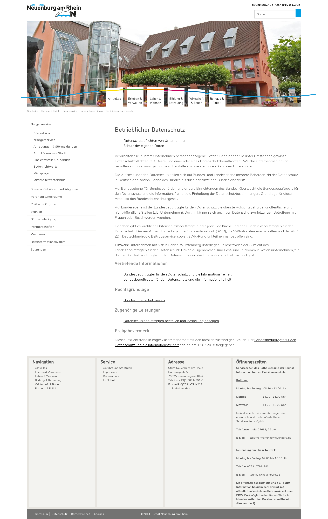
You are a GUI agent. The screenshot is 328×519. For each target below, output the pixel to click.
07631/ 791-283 (258, 466)
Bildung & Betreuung (176, 100)
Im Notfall (109, 380)
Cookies (99, 514)
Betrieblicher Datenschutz (119, 110)
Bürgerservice (70, 110)
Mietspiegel (41, 173)
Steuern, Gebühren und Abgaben (54, 189)
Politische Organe (43, 204)
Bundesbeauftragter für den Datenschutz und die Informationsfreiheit (178, 274)
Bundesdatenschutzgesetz (144, 300)
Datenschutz (111, 376)
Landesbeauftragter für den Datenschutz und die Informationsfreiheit (177, 279)
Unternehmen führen (91, 110)
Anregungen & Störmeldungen (55, 146)
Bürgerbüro (41, 133)
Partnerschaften (42, 227)
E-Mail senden (181, 388)
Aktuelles (114, 98)
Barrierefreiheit (80, 514)
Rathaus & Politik (217, 100)
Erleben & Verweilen (135, 100)
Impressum (110, 372)
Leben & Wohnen (155, 100)
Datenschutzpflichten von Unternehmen (155, 140)
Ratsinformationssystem (48, 242)
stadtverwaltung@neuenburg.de (270, 437)
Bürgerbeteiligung (43, 219)
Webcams (38, 234)
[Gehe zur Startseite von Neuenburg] (54, 10)
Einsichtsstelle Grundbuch (51, 160)
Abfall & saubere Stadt (49, 153)
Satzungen (38, 249)
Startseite (32, 110)
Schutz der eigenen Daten (144, 145)
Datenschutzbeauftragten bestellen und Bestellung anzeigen (171, 321)
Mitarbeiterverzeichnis (49, 180)
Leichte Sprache (262, 5)
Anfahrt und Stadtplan (117, 368)
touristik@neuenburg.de (265, 474)
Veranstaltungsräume (46, 197)
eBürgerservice (44, 140)
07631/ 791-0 (267, 429)
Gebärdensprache (287, 5)
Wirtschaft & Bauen (196, 100)
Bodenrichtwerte (45, 166)
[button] (298, 13)
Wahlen (36, 212)
